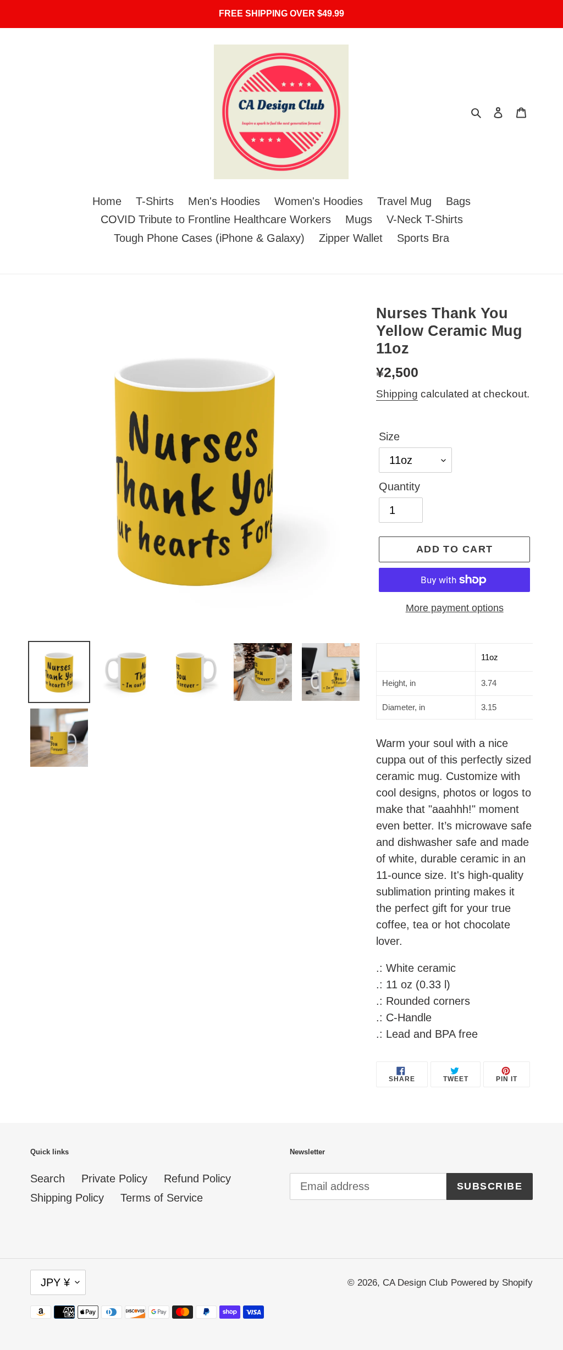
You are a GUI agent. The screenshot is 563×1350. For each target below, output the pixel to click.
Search (47, 1178)
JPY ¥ (55, 1282)
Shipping (397, 394)
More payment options (455, 607)
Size (389, 436)
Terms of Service (161, 1198)
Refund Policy (197, 1178)
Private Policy (114, 1178)
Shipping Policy (67, 1198)
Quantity (399, 486)
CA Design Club (415, 1282)
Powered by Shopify (492, 1282)
